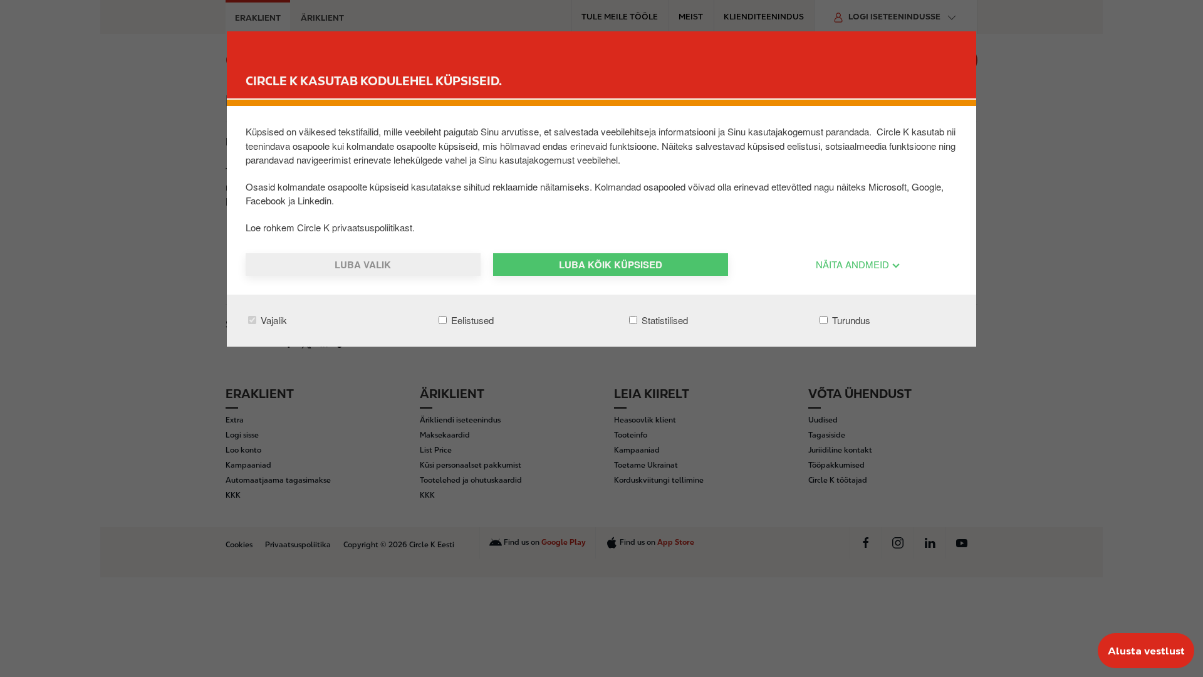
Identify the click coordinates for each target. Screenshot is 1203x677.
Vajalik (272, 320)
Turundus (850, 320)
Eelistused (471, 320)
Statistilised (663, 320)
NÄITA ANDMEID (854, 264)
